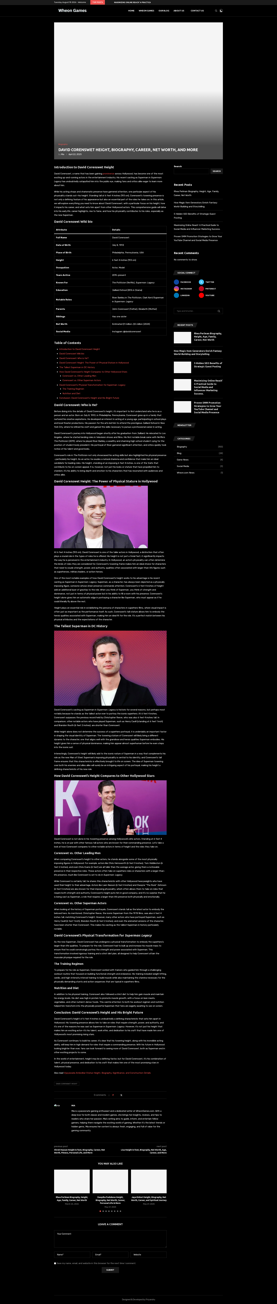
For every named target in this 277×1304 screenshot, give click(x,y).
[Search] (216, 10)
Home (131, 11)
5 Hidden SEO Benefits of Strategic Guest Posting (208, 365)
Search (178, 166)
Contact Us (197, 11)
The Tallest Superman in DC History (77, 367)
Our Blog (164, 11)
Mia (62, 154)
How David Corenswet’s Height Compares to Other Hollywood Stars (93, 372)
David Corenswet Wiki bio (71, 353)
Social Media (200, 466)
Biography (200, 446)
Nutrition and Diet (71, 393)
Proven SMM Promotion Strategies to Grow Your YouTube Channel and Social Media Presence (207, 407)
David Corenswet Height (66, 1084)
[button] (107, 2)
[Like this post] (115, 1095)
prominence (109, 173)
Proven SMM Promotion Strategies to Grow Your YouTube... (144, 2)
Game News (200, 459)
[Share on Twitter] (121, 1095)
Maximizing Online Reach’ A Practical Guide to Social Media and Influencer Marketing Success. (208, 387)
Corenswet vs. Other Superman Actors (81, 380)
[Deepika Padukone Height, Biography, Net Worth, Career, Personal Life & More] (110, 1181)
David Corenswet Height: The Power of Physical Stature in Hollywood (94, 362)
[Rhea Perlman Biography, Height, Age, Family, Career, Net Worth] (72, 1181)
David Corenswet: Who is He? (74, 358)
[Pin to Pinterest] (124, 1095)
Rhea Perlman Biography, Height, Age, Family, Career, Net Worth (208, 336)
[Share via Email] (127, 1095)
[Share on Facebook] (118, 1095)
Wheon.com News (200, 472)
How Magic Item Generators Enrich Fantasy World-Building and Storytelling (198, 352)
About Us (179, 11)
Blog (200, 453)
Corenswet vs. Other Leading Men (79, 376)
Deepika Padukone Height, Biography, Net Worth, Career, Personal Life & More (110, 1200)
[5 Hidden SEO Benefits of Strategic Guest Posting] (182, 367)
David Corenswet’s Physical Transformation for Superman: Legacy (92, 385)
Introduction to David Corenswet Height (79, 349)
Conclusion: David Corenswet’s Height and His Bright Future (89, 398)
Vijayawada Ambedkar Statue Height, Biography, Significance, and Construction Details (107, 1073)
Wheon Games (146, 11)
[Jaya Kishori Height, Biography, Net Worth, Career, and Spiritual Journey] (149, 1181)
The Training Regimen (73, 389)
